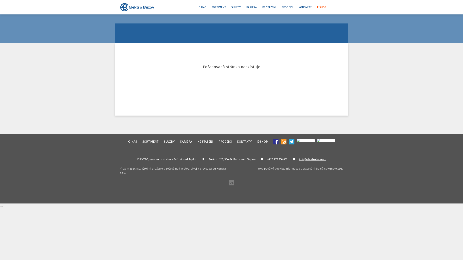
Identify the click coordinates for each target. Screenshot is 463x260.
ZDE (339, 168)
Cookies (279, 168)
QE (231, 182)
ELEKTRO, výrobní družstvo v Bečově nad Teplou (159, 168)
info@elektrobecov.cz (312, 159)
